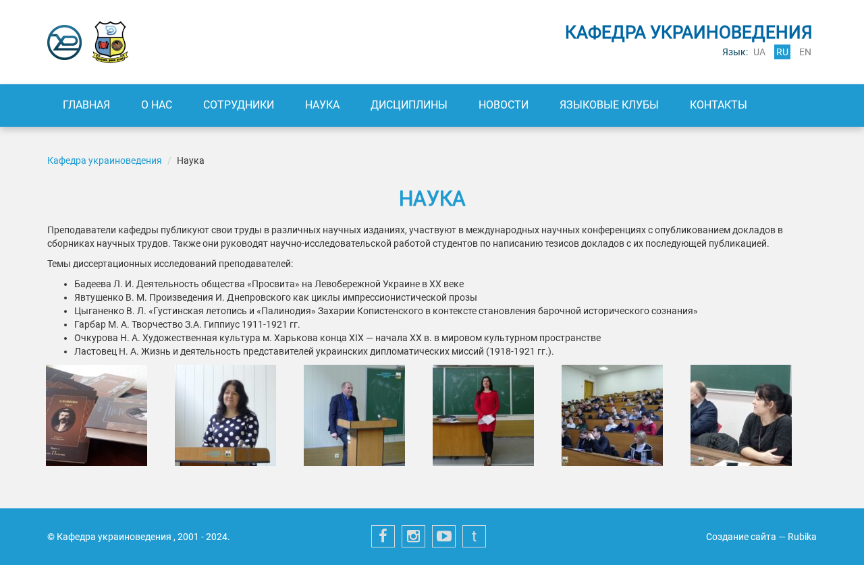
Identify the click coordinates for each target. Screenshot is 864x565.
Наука (322, 104)
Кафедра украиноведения (105, 160)
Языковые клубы (609, 104)
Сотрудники (238, 104)
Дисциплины (409, 104)
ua (759, 52)
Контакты (718, 104)
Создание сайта (741, 536)
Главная (86, 104)
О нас (156, 104)
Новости (504, 104)
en (805, 52)
